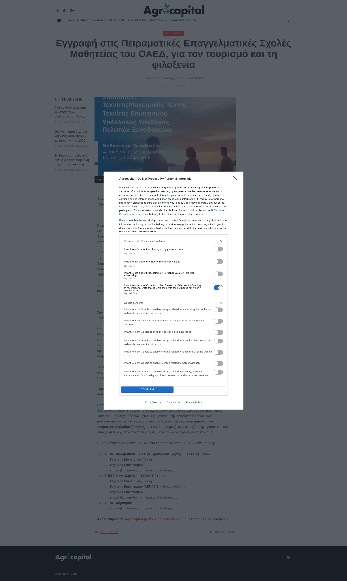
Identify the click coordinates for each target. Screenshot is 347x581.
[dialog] (173, 290)
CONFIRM (147, 389)
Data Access (173, 402)
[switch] (218, 249)
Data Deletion (153, 402)
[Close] (236, 179)
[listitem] (173, 241)
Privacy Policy (194, 402)
